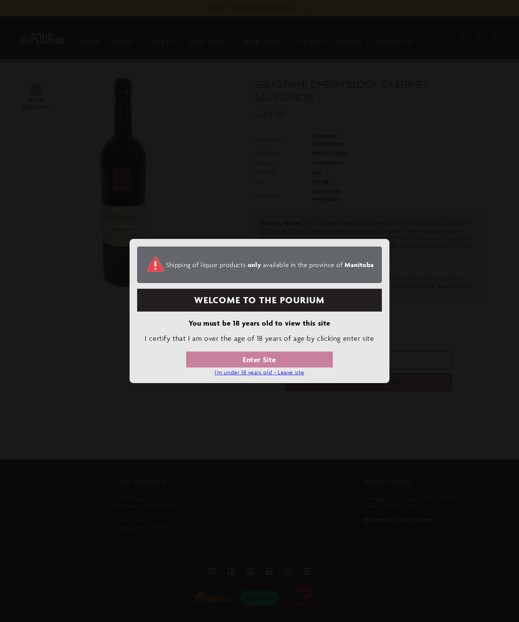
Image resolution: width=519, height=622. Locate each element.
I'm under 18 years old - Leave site (259, 372)
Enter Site (259, 359)
